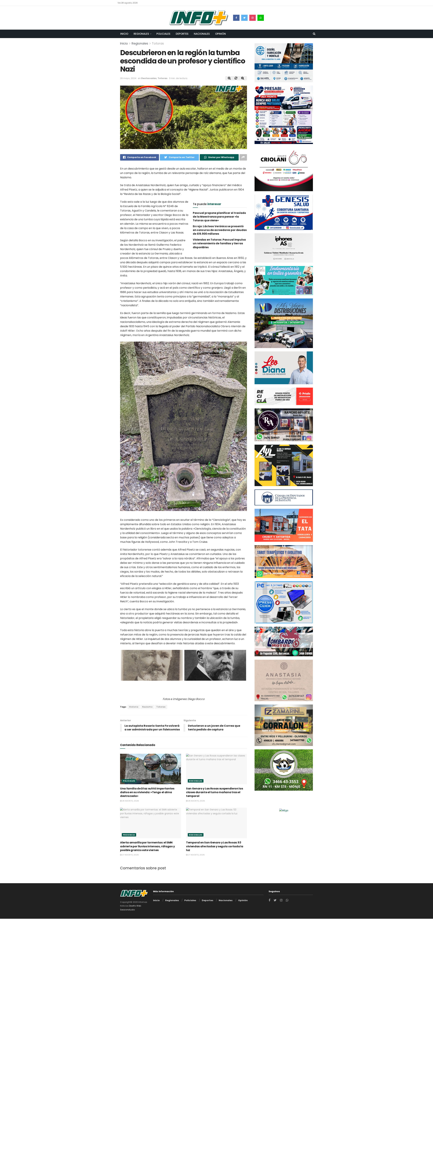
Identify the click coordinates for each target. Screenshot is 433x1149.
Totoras (158, 43)
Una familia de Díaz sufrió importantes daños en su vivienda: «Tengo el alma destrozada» (147, 792)
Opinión (220, 34)
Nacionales (202, 34)
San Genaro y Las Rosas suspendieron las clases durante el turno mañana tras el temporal (214, 792)
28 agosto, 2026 (130, 800)
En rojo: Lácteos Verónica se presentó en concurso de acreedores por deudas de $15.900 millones (220, 230)
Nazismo (147, 706)
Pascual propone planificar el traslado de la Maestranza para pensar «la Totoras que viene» (219, 216)
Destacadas (149, 78)
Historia (133, 706)
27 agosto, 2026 (130, 854)
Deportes (182, 34)
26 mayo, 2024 (128, 78)
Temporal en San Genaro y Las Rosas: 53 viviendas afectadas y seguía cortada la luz (214, 846)
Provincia (129, 834)
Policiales (163, 34)
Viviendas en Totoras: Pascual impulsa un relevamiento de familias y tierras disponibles (219, 243)
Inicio (124, 34)
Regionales (141, 34)
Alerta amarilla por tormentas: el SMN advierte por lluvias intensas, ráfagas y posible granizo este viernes (147, 846)
